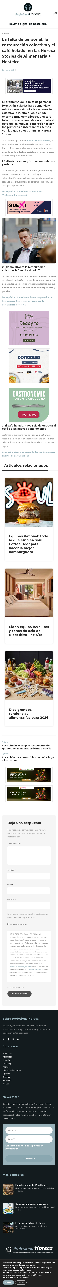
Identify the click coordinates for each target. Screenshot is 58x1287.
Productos (7, 1053)
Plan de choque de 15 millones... (31, 1185)
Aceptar (8, 1282)
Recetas (6, 1077)
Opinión (6, 1073)
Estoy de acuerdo (18, 924)
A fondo (5, 33)
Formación (7, 1080)
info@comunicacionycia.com (20, 966)
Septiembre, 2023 (8, 70)
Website (11, 899)
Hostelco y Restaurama (38, 140)
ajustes (26, 1277)
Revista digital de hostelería (28, 24)
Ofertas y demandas (12, 1070)
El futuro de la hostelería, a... (30, 1223)
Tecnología (7, 1063)
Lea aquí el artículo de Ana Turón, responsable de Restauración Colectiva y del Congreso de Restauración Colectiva (27, 301)
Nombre (11, 870)
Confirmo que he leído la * (24, 1147)
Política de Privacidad (34, 969)
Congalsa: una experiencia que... (31, 1204)
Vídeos (6, 1083)
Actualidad (7, 1056)
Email (10, 884)
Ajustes (21, 1282)
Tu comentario (14, 843)
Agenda (6, 1067)
